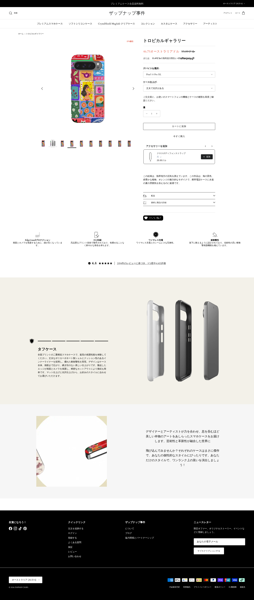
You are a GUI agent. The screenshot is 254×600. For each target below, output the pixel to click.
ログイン (72, 533)
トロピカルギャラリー (35, 34)
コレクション (148, 23)
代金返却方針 (174, 587)
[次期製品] (212, 146)
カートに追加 (179, 126)
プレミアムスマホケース (50, 23)
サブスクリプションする (209, 551)
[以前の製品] (205, 146)
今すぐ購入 (179, 136)
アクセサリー (190, 23)
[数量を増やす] (157, 113)
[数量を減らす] (145, 113)
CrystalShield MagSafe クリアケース (116, 23)
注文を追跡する (75, 528)
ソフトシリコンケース (80, 23)
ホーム (21, 34)
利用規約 (186, 587)
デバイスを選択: (151, 68)
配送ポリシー (220, 587)
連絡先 (242, 587)
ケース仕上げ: (150, 82)
